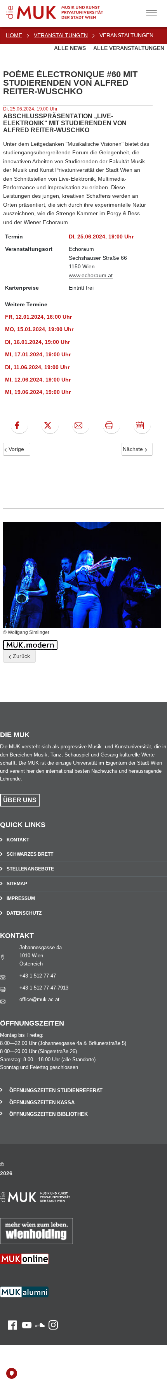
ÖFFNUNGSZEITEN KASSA (42, 1102)
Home (14, 35)
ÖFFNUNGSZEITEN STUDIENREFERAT (56, 1090)
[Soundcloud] (38, 1297)
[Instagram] (51, 1297)
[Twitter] (50, 425)
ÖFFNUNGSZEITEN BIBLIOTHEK (48, 1114)
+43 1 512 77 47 (37, 976)
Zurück (20, 656)
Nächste (133, 449)
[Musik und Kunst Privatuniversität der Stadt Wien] (66, 9)
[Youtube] (24, 1297)
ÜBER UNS (20, 800)
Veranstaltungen (61, 35)
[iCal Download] (142, 425)
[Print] (111, 425)
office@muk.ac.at (39, 999)
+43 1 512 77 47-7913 (43, 988)
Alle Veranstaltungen (128, 48)
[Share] (80, 425)
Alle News (70, 48)
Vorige (15, 449)
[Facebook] (19, 425)
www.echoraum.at (91, 275)
